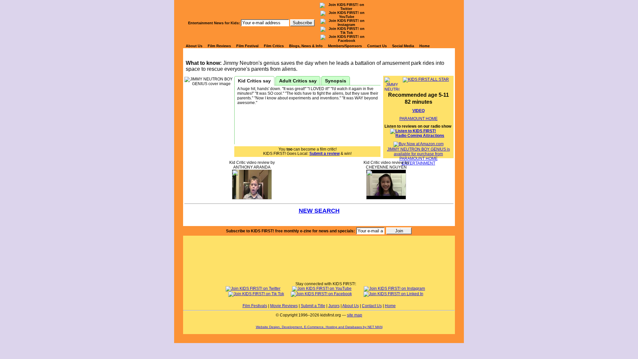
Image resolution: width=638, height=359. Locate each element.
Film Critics (274, 46)
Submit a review (324, 153)
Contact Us (377, 46)
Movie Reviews (284, 305)
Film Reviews (219, 46)
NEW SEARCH (319, 210)
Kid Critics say (254, 80)
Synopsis (335, 80)
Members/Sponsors (345, 46)
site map (354, 315)
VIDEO (418, 110)
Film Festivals (255, 305)
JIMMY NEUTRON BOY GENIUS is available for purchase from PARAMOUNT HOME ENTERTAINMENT (418, 156)
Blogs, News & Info (306, 46)
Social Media (403, 46)
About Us (194, 46)
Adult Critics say (298, 80)
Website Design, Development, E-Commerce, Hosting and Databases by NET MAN (319, 327)
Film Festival (247, 46)
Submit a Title (313, 305)
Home (424, 46)
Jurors (334, 305)
